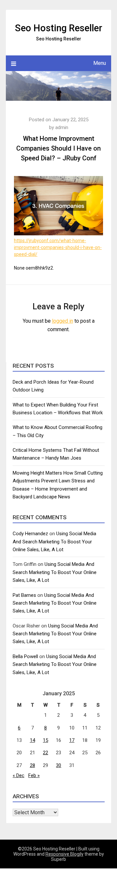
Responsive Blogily (65, 854)
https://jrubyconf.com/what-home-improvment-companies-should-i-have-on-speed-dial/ (58, 247)
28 (32, 765)
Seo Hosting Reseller (58, 28)
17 (71, 740)
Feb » (34, 775)
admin (61, 127)
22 (45, 753)
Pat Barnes (24, 595)
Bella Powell (25, 656)
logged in (62, 321)
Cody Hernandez (30, 534)
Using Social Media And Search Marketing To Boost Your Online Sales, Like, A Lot (54, 541)
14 (32, 740)
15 (45, 740)
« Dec (18, 775)
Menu (99, 63)
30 (58, 765)
